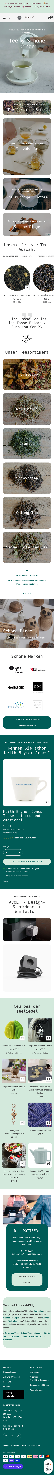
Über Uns (7, 1382)
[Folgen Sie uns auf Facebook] (6, 1436)
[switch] (48, 1469)
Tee (5, 1305)
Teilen (5, 881)
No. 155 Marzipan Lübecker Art (17, 295)
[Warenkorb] (49, 18)
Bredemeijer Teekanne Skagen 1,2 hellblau (40, 1173)
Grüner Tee (28, 256)
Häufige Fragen (9, 1372)
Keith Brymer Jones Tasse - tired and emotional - (22, 815)
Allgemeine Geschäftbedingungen (39, 1378)
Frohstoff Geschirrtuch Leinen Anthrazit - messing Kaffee (40, 1090)
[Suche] (9, 18)
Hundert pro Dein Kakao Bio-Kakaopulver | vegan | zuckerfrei (14, 1174)
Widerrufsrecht (36, 1390)
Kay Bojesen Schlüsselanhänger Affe (14, 1132)
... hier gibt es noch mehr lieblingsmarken (27, 722)
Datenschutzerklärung (39, 1385)
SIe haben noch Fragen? (27, 1279)
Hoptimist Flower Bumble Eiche (14, 1088)
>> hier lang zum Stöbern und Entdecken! (24, 638)
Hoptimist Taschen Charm (40, 1046)
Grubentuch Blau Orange (40, 1130)
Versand (20, 830)
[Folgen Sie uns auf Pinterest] (18, 1436)
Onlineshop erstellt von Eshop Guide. (27, 1445)
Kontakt (6, 1386)
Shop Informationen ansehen (17, 876)
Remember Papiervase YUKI (14, 1046)
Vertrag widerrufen (10, 1394)
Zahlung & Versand (11, 1377)
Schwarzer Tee (10, 256)
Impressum (34, 1372)
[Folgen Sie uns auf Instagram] (12, 1436)
